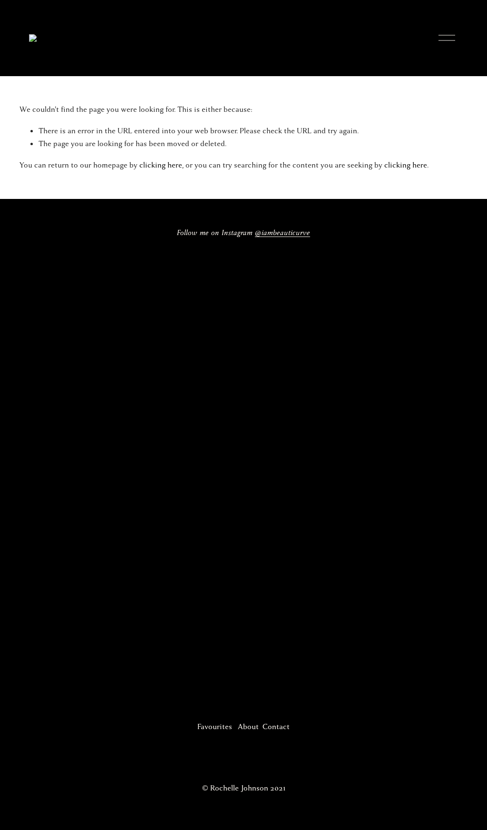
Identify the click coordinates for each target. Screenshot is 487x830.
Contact (276, 726)
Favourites (214, 726)
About (248, 726)
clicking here (160, 165)
